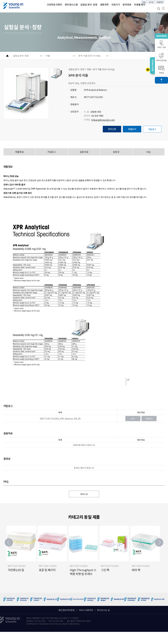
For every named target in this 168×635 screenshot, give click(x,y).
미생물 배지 (139, 4)
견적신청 (112, 129)
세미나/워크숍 (161, 60)
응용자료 (84, 152)
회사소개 (128, 13)
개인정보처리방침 (66, 610)
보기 (133, 418)
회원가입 (160, 2)
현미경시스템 (71, 4)
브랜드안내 (139, 13)
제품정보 (19, 152)
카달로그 (152, 129)
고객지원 (118, 13)
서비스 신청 (161, 47)
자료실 (161, 72)
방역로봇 (127, 4)
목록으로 (84, 494)
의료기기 (115, 4)
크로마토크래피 (54, 4)
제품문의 (132, 129)
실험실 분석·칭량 (88, 4)
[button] (159, 542)
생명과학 (104, 4)
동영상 (116, 152)
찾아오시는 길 (103, 610)
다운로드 (149, 418)
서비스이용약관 (86, 610)
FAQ (148, 152)
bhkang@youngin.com (103, 119)
